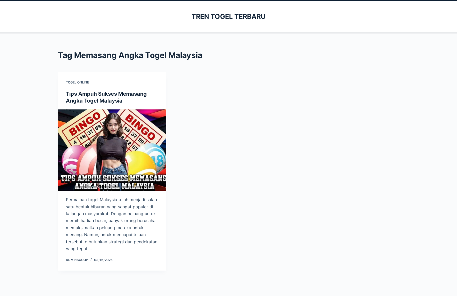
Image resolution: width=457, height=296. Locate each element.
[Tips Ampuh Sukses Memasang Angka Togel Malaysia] (112, 150)
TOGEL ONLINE (77, 82)
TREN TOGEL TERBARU (228, 16)
